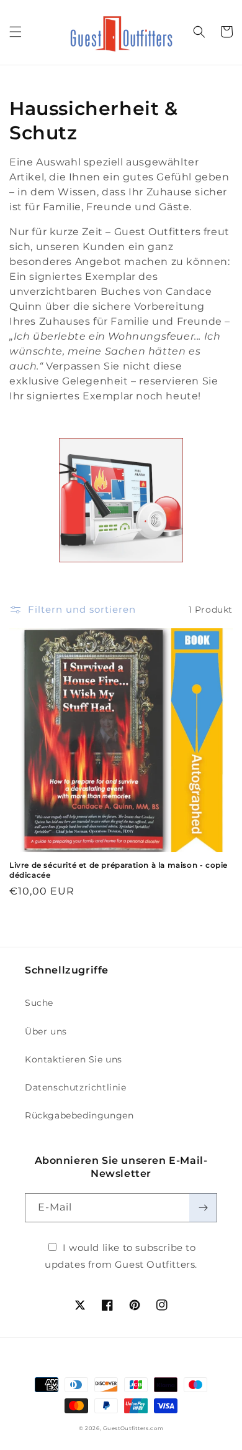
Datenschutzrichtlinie (76, 1087)
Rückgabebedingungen (79, 1115)
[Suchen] (199, 31)
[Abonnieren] (203, 1207)
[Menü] (15, 31)
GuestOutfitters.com (133, 1428)
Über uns (46, 1031)
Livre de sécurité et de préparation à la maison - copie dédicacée (118, 870)
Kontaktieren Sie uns (73, 1059)
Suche (39, 1002)
